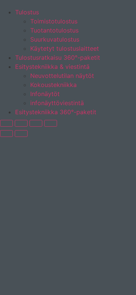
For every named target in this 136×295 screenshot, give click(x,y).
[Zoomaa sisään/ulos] (6, 123)
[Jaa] (35, 123)
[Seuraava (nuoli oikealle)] (21, 133)
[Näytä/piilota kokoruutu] (21, 123)
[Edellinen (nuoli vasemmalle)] (6, 133)
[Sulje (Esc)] (50, 123)
